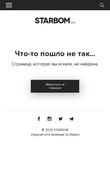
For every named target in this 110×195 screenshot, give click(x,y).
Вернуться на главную (55, 86)
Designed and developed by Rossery (55, 135)
